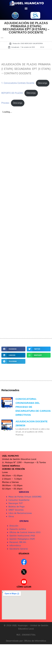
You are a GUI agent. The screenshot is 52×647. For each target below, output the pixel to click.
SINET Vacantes (16, 510)
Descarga (42, 83)
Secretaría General (18, 549)
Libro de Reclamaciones (20, 513)
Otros (11, 516)
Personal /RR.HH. (18, 542)
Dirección (13, 526)
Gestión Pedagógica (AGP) (22, 539)
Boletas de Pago (16, 506)
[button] (26, 8)
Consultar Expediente (18, 500)
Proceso (5, 103)
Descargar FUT (15, 503)
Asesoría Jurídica (17, 529)
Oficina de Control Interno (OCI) (24, 532)
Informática (15, 545)
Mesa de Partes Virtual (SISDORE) (24, 496)
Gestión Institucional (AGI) (22, 535)
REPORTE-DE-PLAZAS (12, 93)
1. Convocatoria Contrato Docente (17, 83)
